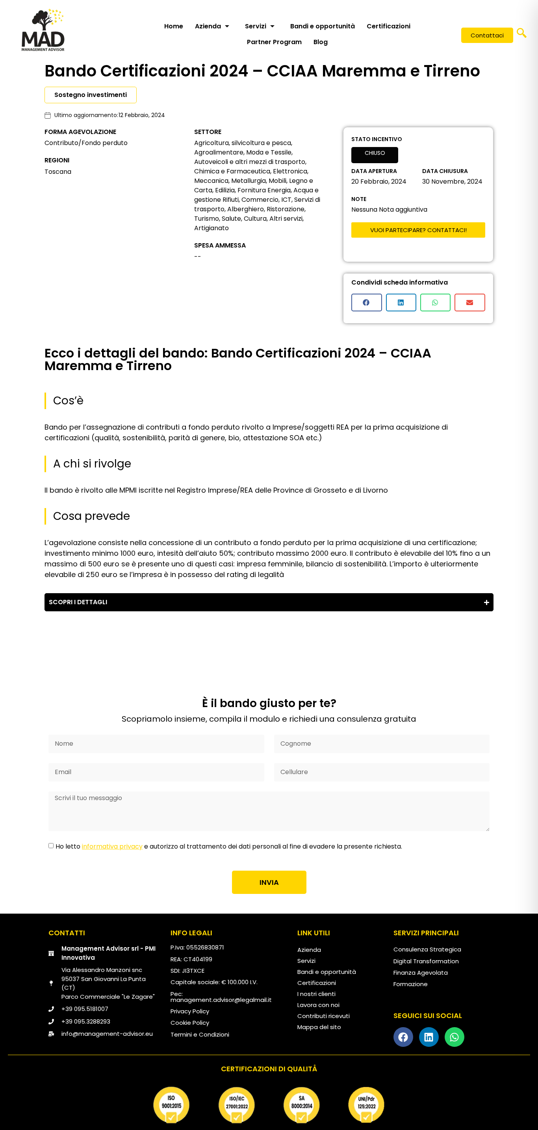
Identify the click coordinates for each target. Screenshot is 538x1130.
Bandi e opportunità (322, 26)
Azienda (208, 26)
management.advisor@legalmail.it (221, 1000)
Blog (321, 42)
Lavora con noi (318, 1005)
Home (173, 26)
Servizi (255, 26)
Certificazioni (388, 26)
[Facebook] (403, 1037)
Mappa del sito (319, 1027)
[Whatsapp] (454, 1037)
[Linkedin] (429, 1037)
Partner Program (274, 42)
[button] (522, 35)
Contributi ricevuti (323, 1016)
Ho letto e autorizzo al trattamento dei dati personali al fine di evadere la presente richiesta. (229, 846)
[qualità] (269, 1105)
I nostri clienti (316, 994)
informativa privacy (112, 846)
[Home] (43, 29)
